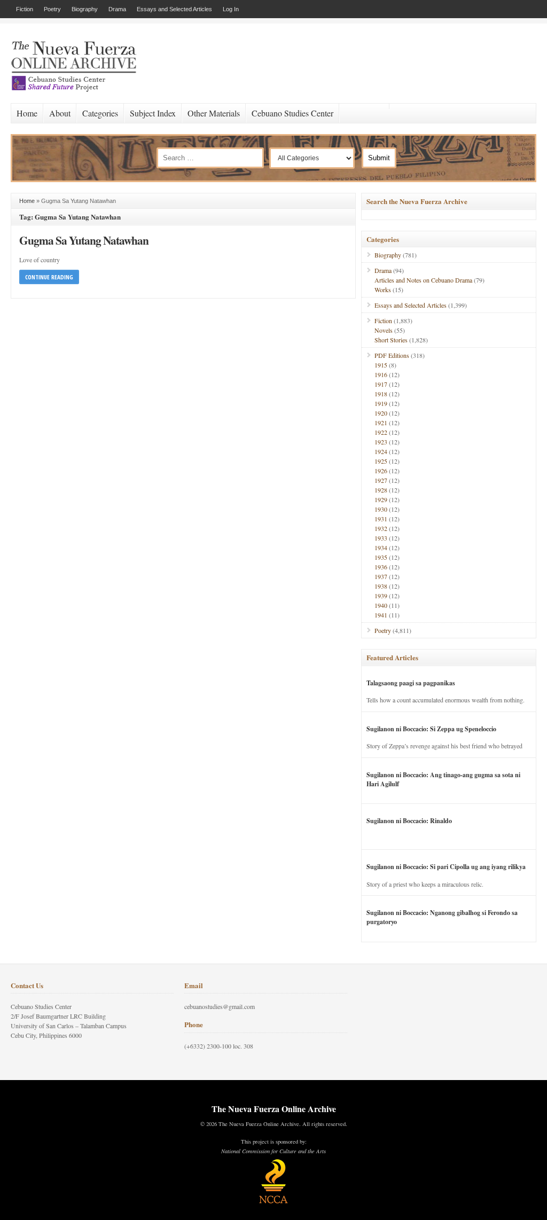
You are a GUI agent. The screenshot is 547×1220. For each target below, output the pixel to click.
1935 (380, 557)
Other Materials (213, 113)
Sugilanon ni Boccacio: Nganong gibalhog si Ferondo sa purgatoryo (442, 917)
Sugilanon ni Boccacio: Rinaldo (409, 820)
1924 (380, 451)
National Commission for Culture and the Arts (273, 1151)
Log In (231, 9)
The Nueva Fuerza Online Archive (274, 1108)
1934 (380, 547)
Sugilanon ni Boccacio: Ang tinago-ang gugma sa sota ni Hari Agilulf (443, 779)
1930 (380, 509)
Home (27, 113)
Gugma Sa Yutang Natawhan (84, 240)
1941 (380, 615)
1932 (380, 528)
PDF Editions (391, 355)
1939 (380, 595)
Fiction (24, 9)
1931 (380, 518)
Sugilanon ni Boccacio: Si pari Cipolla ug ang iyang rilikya (446, 866)
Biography (85, 9)
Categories (100, 113)
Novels (383, 330)
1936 (380, 566)
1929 (380, 499)
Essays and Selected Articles (174, 9)
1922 (380, 432)
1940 (380, 605)
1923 (380, 441)
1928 (380, 490)
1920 (380, 413)
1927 (380, 480)
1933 (380, 538)
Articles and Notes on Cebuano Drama (423, 280)
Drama (117, 9)
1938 (380, 586)
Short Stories (391, 339)
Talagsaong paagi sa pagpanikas (410, 682)
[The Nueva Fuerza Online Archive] (77, 89)
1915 (380, 365)
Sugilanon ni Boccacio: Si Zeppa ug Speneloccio (431, 728)
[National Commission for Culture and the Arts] (273, 1202)
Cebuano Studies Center (292, 113)
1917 (380, 384)
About (60, 113)
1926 (380, 470)
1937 (380, 576)
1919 (380, 403)
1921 (380, 422)
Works (382, 289)
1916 (380, 374)
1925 (380, 461)
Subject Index (153, 113)
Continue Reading (49, 277)
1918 (380, 393)
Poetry (52, 9)
